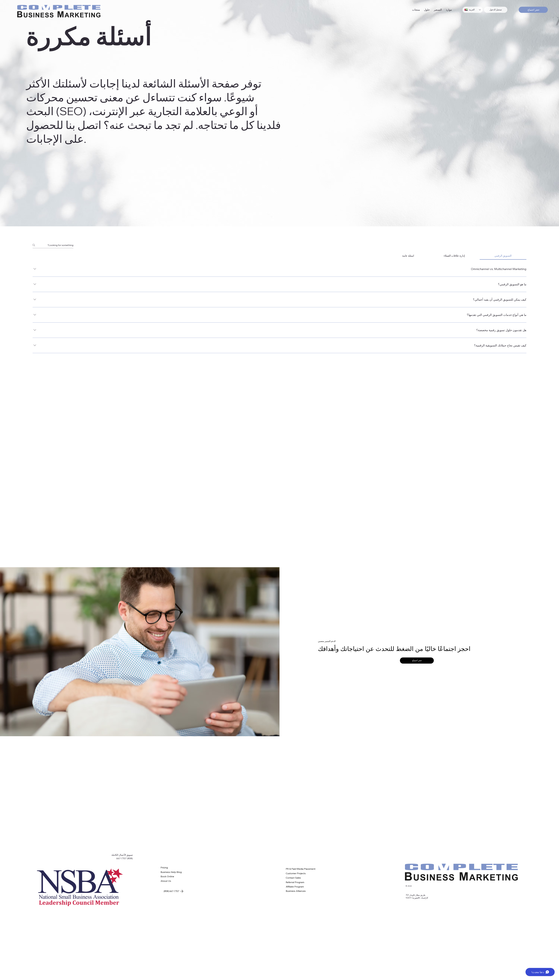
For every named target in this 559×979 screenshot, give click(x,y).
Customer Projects (296, 873)
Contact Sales (293, 877)
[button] (416, 9)
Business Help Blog (171, 872)
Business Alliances (296, 890)
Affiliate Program (295, 886)
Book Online (167, 876)
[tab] (503, 256)
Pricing (164, 867)
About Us (166, 880)
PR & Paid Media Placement (300, 868)
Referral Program (295, 882)
